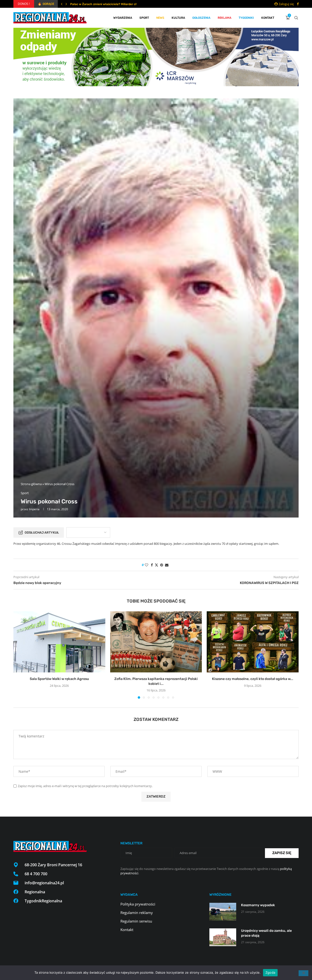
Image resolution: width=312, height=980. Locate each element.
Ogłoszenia (201, 17)
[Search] (296, 18)
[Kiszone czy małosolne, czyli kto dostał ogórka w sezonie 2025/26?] (253, 641)
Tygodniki (246, 17)
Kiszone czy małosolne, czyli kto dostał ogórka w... (252, 679)
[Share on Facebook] (152, 565)
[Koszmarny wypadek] (222, 912)
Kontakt (267, 17)
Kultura (178, 17)
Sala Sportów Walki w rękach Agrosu (59, 679)
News (160, 17)
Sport (144, 17)
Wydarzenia (122, 17)
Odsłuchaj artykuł (42, 532)
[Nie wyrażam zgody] (303, 973)
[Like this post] (146, 565)
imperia (34, 509)
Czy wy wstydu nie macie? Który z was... (98, 4)
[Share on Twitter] (156, 565)
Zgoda (270, 972)
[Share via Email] (166, 565)
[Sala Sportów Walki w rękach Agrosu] (59, 641)
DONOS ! (24, 4)
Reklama (224, 17)
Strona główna (31, 484)
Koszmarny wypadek (258, 905)
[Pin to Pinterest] (161, 565)
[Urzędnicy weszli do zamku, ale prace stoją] (222, 937)
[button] (62, 4)
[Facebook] (298, 4)
